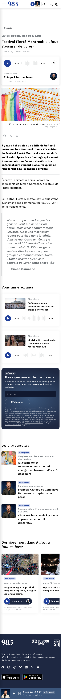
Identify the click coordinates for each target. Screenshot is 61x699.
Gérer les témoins (9, 657)
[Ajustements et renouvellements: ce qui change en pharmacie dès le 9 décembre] (8, 458)
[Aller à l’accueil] (13, 5)
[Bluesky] (20, 667)
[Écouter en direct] (32, 4)
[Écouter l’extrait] (7, 63)
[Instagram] (8, 667)
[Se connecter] (57, 4)
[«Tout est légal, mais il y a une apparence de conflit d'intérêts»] (8, 511)
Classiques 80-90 (32, 692)
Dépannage (37, 654)
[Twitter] (11, 136)
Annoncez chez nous (21, 660)
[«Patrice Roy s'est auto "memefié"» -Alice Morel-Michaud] (15, 340)
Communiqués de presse (44, 657)
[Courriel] (17, 136)
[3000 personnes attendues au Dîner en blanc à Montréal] (15, 303)
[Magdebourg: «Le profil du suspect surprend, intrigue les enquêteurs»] (19, 564)
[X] (32, 667)
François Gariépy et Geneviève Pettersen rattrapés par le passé (38, 493)
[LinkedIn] (26, 667)
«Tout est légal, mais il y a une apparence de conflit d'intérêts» (38, 519)
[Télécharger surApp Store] (10, 677)
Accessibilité (25, 657)
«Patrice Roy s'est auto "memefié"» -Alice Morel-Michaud (42, 343)
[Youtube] (38, 667)
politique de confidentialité (34, 423)
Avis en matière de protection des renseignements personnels (29, 416)
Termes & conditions (10, 654)
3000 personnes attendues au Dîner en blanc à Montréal (41, 306)
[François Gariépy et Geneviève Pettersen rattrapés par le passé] (8, 488)
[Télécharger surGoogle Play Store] (32, 677)
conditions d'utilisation (13, 425)
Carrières (5, 660)
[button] (14, 693)
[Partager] (54, 63)
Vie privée (26, 654)
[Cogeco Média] (40, 644)
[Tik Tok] (14, 667)
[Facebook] (4, 136)
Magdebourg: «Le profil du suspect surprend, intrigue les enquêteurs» (20, 590)
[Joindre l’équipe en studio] (43, 4)
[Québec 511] (57, 646)
